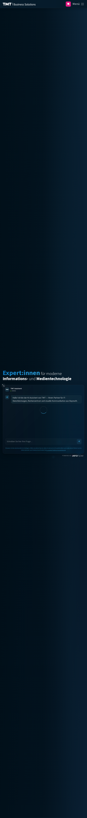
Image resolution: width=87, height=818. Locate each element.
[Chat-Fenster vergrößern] (3, 385)
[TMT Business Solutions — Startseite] (19, 4)
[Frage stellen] (68, 4)
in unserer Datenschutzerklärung (56, 450)
